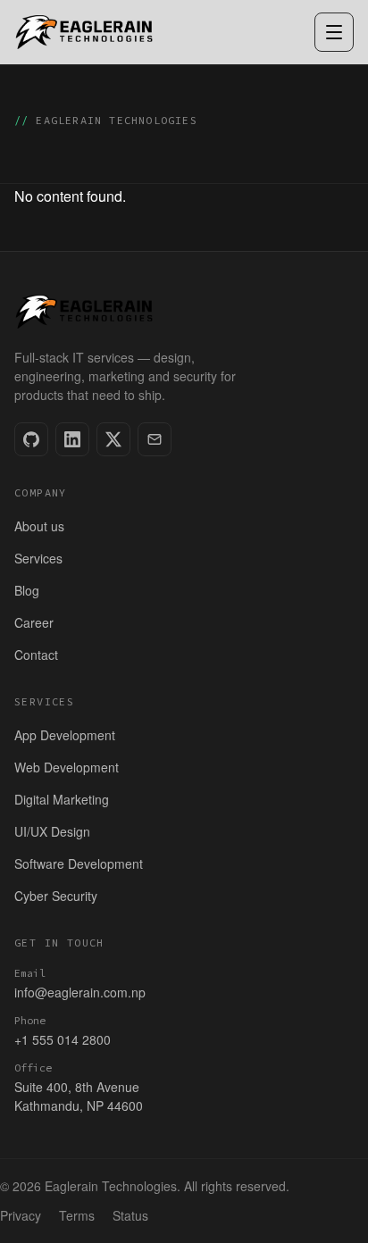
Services (38, 558)
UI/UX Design (52, 831)
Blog (26, 590)
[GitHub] (31, 439)
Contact (36, 654)
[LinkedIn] (72, 439)
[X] (113, 439)
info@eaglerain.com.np (80, 992)
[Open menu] (334, 32)
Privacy (20, 1215)
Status (130, 1215)
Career (34, 622)
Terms (77, 1215)
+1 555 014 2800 (62, 1039)
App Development (64, 735)
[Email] (154, 439)
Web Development (66, 767)
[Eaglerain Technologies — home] (84, 32)
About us (39, 526)
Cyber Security (55, 896)
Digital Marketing (61, 799)
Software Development (78, 863)
